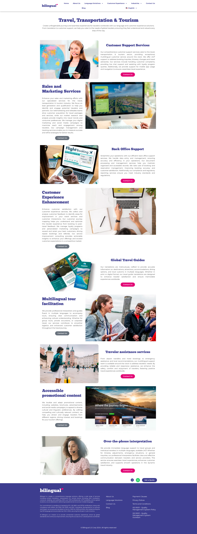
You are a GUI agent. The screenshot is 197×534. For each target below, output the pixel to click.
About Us (76, 3)
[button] (132, 480)
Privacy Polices (139, 500)
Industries (135, 3)
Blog (84, 8)
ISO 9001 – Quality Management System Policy (144, 509)
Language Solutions (92, 3)
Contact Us (150, 3)
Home (66, 3)
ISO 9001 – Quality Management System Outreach (142, 515)
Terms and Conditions (142, 504)
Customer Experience (115, 3)
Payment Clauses (140, 496)
